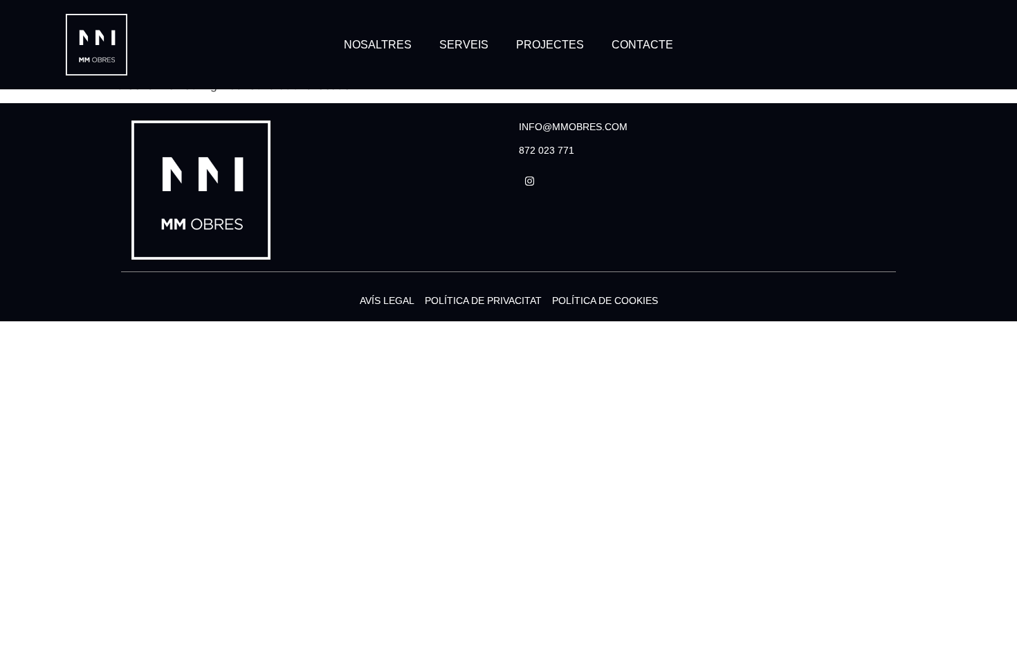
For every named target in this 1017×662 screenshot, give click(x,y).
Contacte (642, 45)
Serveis (463, 45)
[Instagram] (529, 181)
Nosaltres (378, 45)
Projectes (550, 45)
